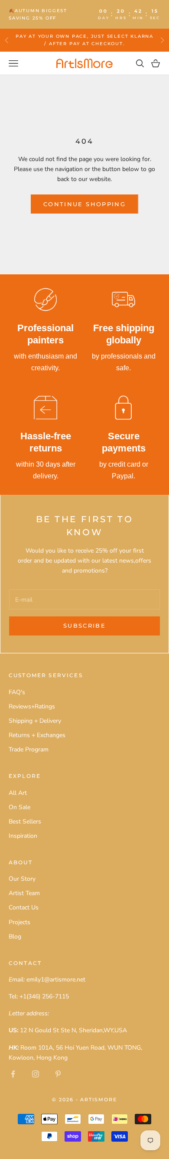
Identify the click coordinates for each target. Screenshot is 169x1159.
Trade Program (29, 749)
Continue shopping (84, 204)
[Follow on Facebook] (13, 1074)
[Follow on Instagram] (35, 1074)
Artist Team (24, 893)
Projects (19, 922)
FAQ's (17, 692)
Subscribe (84, 625)
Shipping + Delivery (35, 721)
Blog (15, 936)
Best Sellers (25, 821)
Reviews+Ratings (32, 706)
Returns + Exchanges (37, 735)
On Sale (19, 807)
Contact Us (24, 907)
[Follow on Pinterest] (58, 1074)
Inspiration (23, 836)
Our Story (22, 879)
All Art (18, 793)
